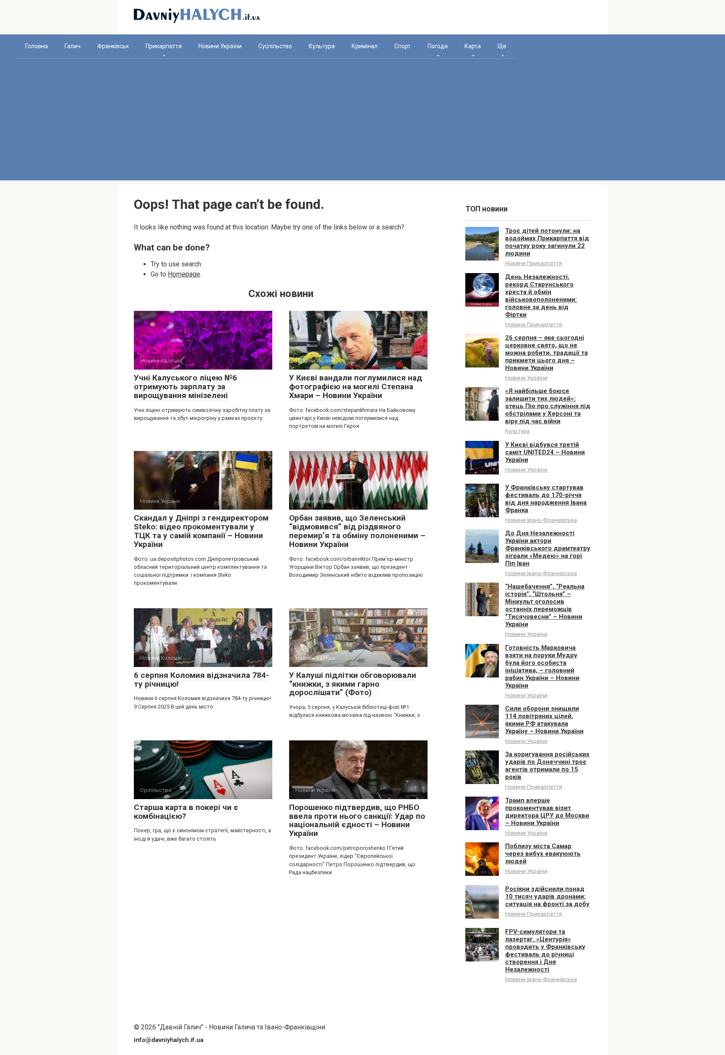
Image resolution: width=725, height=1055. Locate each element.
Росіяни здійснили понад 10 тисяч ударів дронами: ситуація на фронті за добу (547, 896)
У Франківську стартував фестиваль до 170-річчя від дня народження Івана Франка (546, 499)
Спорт (402, 46)
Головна (36, 46)
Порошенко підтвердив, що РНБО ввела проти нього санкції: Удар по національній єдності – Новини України (357, 820)
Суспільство (275, 46)
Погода (438, 46)
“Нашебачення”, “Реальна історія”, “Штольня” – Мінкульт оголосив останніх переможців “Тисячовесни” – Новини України (544, 605)
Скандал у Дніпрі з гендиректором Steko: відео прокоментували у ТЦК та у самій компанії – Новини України (201, 531)
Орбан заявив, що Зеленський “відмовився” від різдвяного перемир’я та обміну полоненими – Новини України (357, 531)
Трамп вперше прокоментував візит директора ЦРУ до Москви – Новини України (547, 812)
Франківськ (113, 46)
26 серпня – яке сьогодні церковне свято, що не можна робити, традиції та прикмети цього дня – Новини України (546, 353)
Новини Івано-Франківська (541, 519)
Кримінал (365, 46)
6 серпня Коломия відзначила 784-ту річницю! (201, 679)
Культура (322, 46)
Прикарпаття (164, 46)
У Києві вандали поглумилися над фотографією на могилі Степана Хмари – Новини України (355, 386)
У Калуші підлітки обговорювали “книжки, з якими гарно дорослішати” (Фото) (352, 684)
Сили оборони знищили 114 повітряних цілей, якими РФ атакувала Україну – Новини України (544, 720)
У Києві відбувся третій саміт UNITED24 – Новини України (545, 452)
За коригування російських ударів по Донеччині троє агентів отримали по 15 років (547, 765)
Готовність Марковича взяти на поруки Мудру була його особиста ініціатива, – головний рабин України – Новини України (542, 666)
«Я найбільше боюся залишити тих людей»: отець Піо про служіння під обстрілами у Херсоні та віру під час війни (547, 406)
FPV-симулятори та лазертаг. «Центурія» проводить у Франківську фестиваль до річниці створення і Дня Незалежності (545, 950)
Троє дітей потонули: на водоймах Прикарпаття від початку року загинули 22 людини (547, 242)
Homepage (184, 274)
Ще (502, 46)
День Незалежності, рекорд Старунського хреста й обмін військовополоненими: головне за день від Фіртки (541, 295)
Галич (73, 46)
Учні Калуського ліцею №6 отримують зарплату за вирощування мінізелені (185, 386)
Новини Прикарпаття (533, 263)
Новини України (220, 46)
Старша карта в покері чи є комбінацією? (186, 811)
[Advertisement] (362, 121)
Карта (472, 46)
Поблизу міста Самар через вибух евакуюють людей (543, 853)
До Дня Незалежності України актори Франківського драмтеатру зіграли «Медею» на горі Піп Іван (547, 548)
